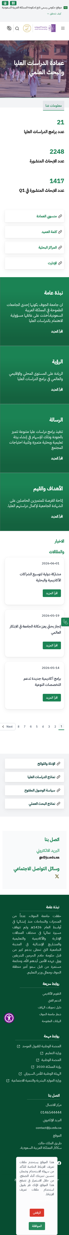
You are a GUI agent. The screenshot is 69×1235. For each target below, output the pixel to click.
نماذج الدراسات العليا (41, 776)
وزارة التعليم (53, 1052)
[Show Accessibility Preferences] (9, 1018)
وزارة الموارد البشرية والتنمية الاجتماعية (36, 1080)
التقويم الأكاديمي (52, 993)
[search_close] (18, 28)
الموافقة (37, 1226)
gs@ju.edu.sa (49, 857)
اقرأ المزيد (57, 331)
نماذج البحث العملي (42, 803)
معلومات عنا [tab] (53, 105)
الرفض (37, 1212)
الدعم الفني (54, 1000)
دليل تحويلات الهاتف (49, 1007)
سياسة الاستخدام (45, 1200)
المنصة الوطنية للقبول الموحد (41, 1046)
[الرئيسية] (41, 28)
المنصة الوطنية (51, 1059)
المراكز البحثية (48, 247)
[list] (63, 28)
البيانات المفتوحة (51, 1021)
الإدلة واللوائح (46, 763)
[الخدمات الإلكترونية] (13, 3)
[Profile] (5, 3)
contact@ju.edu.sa (49, 1128)
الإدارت (52, 263)
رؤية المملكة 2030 (48, 1066)
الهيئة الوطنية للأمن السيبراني (42, 1073)
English (8, 28)
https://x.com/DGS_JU (55, 881)
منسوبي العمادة (47, 216)
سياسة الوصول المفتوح (40, 790)
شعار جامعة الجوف (50, 1014)
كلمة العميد (49, 231)
